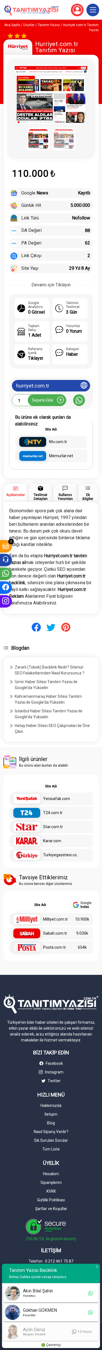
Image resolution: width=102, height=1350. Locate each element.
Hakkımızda (51, 1105)
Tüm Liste (51, 1149)
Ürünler (29, 25)
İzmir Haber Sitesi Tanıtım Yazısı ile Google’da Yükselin (46, 684)
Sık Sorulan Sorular (51, 1140)
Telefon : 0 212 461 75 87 (51, 1261)
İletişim (51, 1114)
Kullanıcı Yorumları (65, 497)
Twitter (54, 1081)
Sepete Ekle (42, 400)
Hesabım (51, 1174)
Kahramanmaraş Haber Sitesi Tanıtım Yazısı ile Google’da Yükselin (48, 699)
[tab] (15, 493)
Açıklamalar (15, 495)
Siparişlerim (51, 1182)
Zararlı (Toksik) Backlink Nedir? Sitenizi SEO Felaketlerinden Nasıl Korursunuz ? (49, 670)
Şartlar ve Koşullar (51, 1208)
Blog (51, 1123)
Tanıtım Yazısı (49, 25)
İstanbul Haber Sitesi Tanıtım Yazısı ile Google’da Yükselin (48, 714)
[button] (92, 10)
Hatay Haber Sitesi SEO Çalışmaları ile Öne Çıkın (52, 728)
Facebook (54, 1063)
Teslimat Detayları (41, 497)
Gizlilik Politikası (51, 1200)
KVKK (51, 1191)
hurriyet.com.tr (32, 386)
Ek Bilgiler (87, 497)
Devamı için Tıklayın (51, 284)
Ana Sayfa (12, 25)
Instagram (53, 1072)
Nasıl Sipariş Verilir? (51, 1131)
